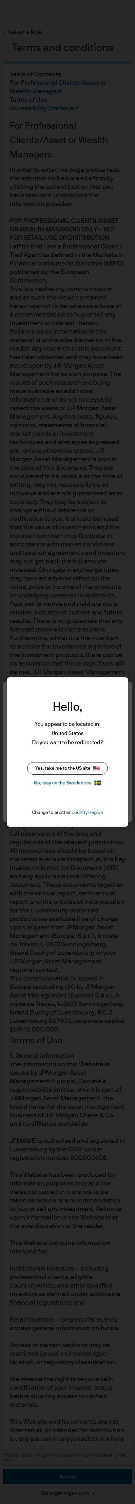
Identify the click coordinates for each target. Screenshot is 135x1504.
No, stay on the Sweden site (63, 783)
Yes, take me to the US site (62, 768)
